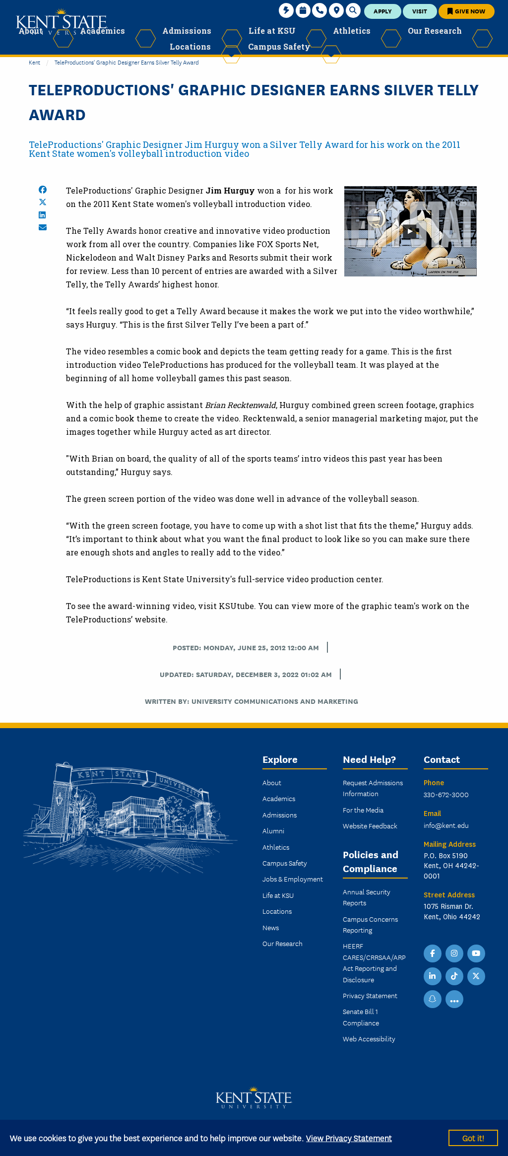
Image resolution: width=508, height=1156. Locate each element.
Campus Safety (284, 862)
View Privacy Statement (349, 1137)
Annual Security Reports (366, 897)
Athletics (275, 846)
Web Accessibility (369, 1038)
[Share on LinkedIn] (42, 214)
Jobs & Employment (292, 878)
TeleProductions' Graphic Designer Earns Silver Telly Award (127, 62)
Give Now (469, 10)
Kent (34, 62)
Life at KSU (278, 894)
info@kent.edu (446, 824)
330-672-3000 (446, 794)
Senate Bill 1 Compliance (361, 1016)
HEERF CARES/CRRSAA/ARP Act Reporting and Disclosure (374, 962)
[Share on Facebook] (43, 189)
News (270, 927)
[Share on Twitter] (43, 202)
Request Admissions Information (373, 788)
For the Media (363, 809)
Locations (277, 910)
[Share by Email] (43, 227)
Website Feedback (370, 825)
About (271, 782)
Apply (383, 10)
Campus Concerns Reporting (370, 924)
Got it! (473, 1137)
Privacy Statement (370, 995)
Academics (278, 798)
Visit (419, 10)
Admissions (279, 814)
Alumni (273, 830)
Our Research (282, 943)
